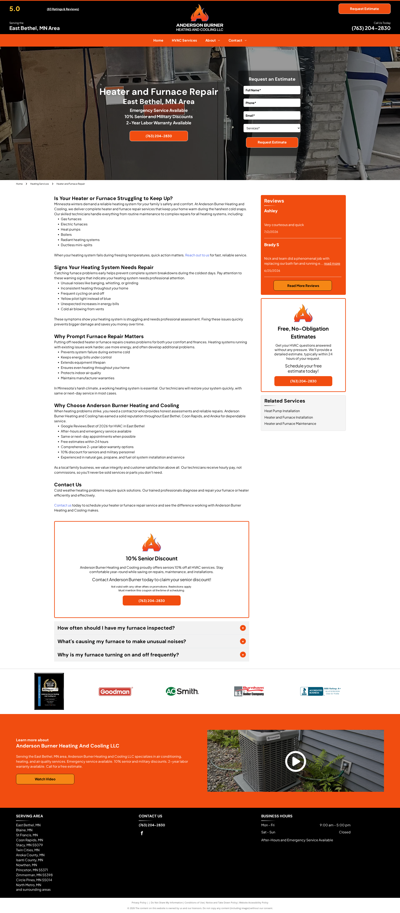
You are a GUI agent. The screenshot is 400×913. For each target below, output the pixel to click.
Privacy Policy (139, 902)
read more (332, 263)
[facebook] (142, 833)
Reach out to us (197, 255)
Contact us (62, 505)
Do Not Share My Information (167, 902)
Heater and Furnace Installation (288, 417)
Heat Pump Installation (282, 411)
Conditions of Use (194, 902)
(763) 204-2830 (371, 28)
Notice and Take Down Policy (221, 902)
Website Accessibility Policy (253, 902)
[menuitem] (158, 40)
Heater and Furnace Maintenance (290, 423)
